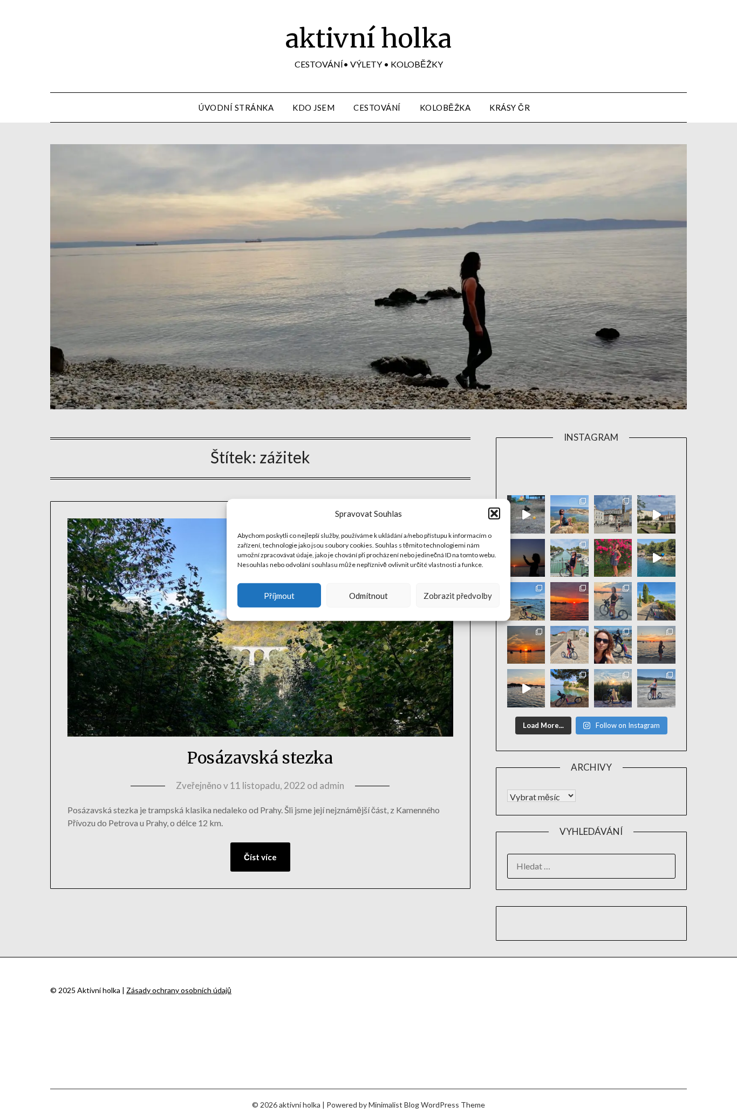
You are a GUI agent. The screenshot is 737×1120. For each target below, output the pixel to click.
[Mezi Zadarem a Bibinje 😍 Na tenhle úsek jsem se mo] (569, 688)
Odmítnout (368, 596)
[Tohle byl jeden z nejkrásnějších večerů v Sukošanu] (569, 601)
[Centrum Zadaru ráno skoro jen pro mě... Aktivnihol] (656, 514)
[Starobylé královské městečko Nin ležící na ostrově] (569, 645)
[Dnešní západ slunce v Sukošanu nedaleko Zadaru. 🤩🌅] (656, 645)
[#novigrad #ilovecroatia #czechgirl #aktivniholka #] (613, 558)
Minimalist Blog (393, 1104)
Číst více (260, 857)
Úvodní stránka (236, 107)
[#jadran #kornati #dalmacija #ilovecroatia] (656, 558)
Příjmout (279, 596)
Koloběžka (445, 107)
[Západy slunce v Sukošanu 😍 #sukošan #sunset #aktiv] (526, 645)
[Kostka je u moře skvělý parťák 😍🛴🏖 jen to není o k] (613, 645)
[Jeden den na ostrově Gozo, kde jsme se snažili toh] (569, 514)
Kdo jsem (313, 107)
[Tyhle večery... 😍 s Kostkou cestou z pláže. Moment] (613, 601)
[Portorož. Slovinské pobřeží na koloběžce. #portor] (569, 558)
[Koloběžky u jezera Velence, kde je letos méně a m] (656, 688)
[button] (494, 513)
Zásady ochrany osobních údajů (178, 990)
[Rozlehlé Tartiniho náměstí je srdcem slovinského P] (613, 514)
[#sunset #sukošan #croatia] (526, 688)
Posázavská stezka (260, 757)
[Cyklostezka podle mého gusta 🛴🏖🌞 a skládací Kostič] (656, 601)
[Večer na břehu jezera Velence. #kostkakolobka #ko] (613, 688)
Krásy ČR (509, 107)
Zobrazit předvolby (458, 596)
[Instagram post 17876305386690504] (526, 514)
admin (331, 785)
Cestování (377, 107)
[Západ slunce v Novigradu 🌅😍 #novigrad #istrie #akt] (526, 558)
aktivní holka (368, 38)
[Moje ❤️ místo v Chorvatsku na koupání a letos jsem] (526, 601)
